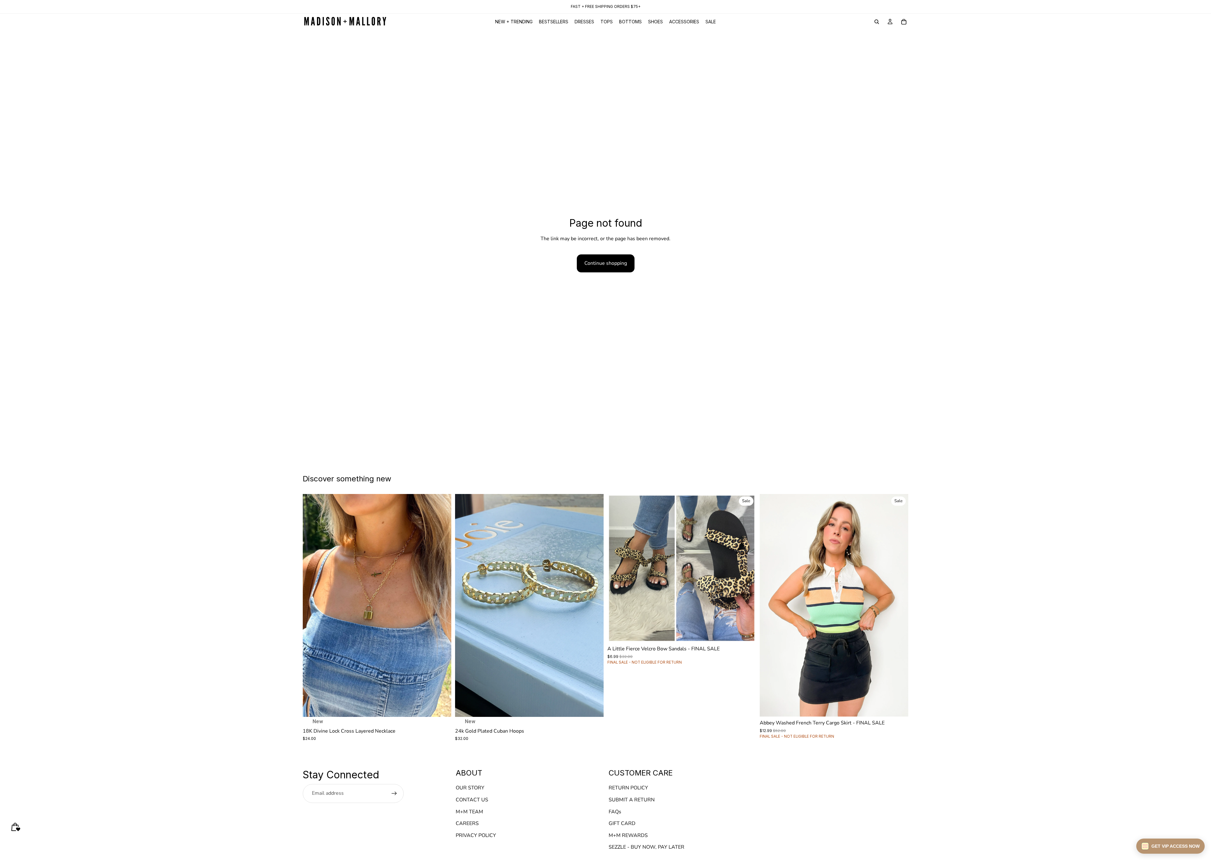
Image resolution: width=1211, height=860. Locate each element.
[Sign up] (394, 793)
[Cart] (904, 22)
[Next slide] (441, 605)
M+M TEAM (469, 811)
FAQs (615, 811)
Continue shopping (605, 263)
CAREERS (467, 823)
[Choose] (746, 632)
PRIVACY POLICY (476, 835)
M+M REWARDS (628, 835)
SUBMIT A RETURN (632, 799)
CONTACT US (472, 799)
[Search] (877, 22)
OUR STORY (470, 787)
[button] (1170, 846)
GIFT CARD (622, 823)
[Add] (441, 707)
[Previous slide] (312, 605)
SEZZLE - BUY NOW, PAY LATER (646, 847)
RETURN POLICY (628, 787)
